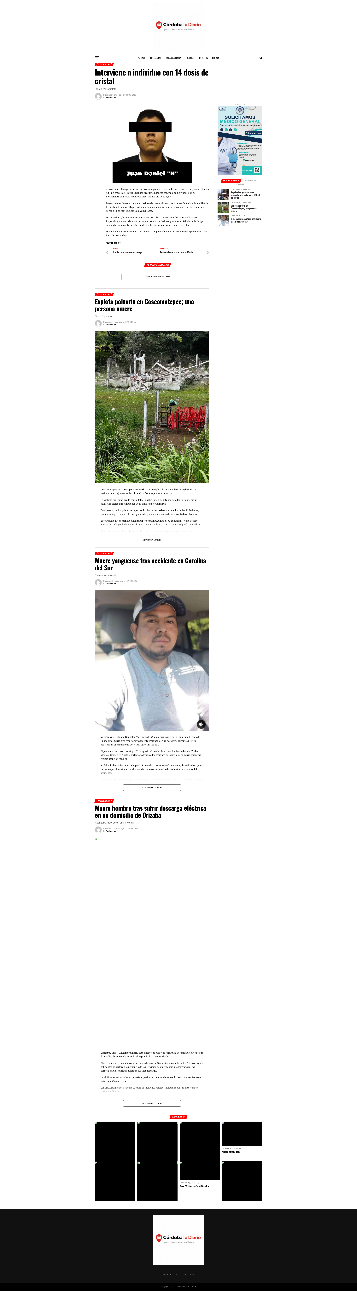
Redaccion (111, 97)
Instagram (189, 1274)
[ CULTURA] (203, 57)
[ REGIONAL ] (190, 57)
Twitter (177, 1274)
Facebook (167, 1274)
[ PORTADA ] (141, 57)
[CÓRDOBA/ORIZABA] (173, 57)
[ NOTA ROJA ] (155, 57)
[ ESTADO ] (216, 57)
